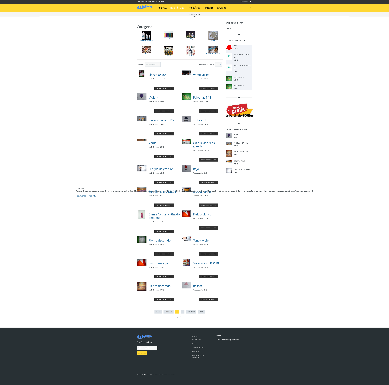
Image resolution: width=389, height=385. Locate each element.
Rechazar (92, 196)
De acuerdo (81, 196)
